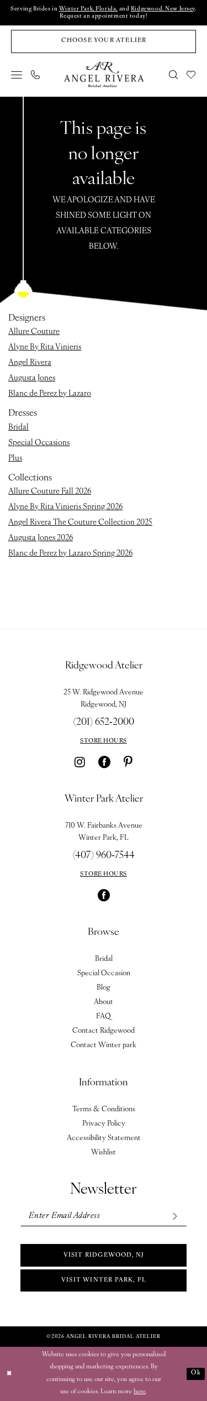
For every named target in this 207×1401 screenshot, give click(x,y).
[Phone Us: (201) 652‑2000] (36, 74)
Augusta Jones (31, 378)
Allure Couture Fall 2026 (49, 492)
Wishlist (103, 1152)
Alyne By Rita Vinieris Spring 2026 (65, 507)
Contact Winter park (103, 1045)
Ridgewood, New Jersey (163, 9)
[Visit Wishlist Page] (191, 74)
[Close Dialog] (9, 1373)
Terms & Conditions (103, 1109)
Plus (15, 458)
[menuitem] (17, 74)
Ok (195, 1373)
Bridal (18, 428)
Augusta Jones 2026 (40, 538)
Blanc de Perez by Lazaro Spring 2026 (70, 554)
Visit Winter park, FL (103, 1280)
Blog (103, 987)
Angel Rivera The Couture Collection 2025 (80, 523)
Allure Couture (34, 332)
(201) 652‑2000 (103, 723)
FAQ (103, 1016)
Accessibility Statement (104, 1138)
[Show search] (174, 74)
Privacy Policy (103, 1123)
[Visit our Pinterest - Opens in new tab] (128, 762)
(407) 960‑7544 (104, 856)
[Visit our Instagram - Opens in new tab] (80, 762)
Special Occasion (103, 973)
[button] (17, 74)
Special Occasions (39, 443)
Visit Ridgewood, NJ (104, 1255)
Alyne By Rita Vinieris (44, 347)
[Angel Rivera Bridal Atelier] (103, 74)
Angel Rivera (29, 363)
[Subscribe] (174, 1216)
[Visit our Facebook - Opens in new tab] (104, 762)
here (140, 1392)
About (103, 1002)
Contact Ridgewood (103, 1030)
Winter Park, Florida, (88, 9)
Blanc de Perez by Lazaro (49, 394)
